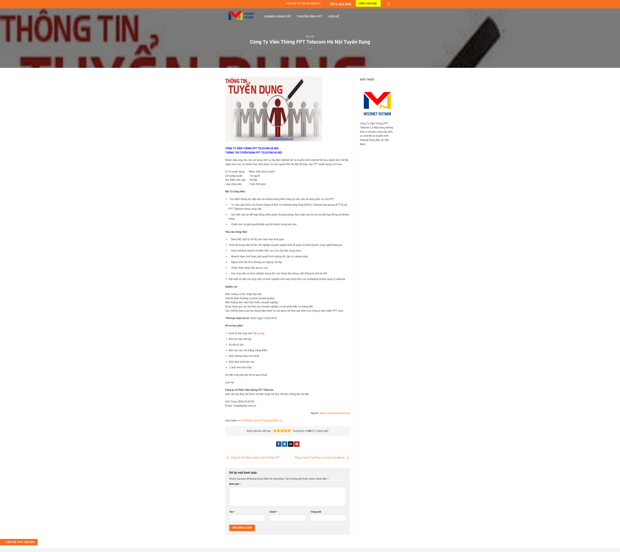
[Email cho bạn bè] (291, 444)
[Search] (389, 4)
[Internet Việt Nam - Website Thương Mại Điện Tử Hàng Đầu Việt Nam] (241, 15)
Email (273, 511)
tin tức (310, 36)
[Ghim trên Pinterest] (297, 444)
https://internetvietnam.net (335, 413)
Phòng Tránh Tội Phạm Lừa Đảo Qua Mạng (320, 457)
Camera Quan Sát (277, 16)
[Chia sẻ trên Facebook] (278, 444)
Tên (232, 511)
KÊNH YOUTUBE (368, 3)
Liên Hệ (333, 16)
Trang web (315, 511)
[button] (275, 431)
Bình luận (234, 484)
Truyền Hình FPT (309, 16)
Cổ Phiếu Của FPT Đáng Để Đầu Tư (262, 420)
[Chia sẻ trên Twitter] (284, 444)
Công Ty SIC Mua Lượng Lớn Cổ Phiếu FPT (255, 457)
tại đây (261, 333)
